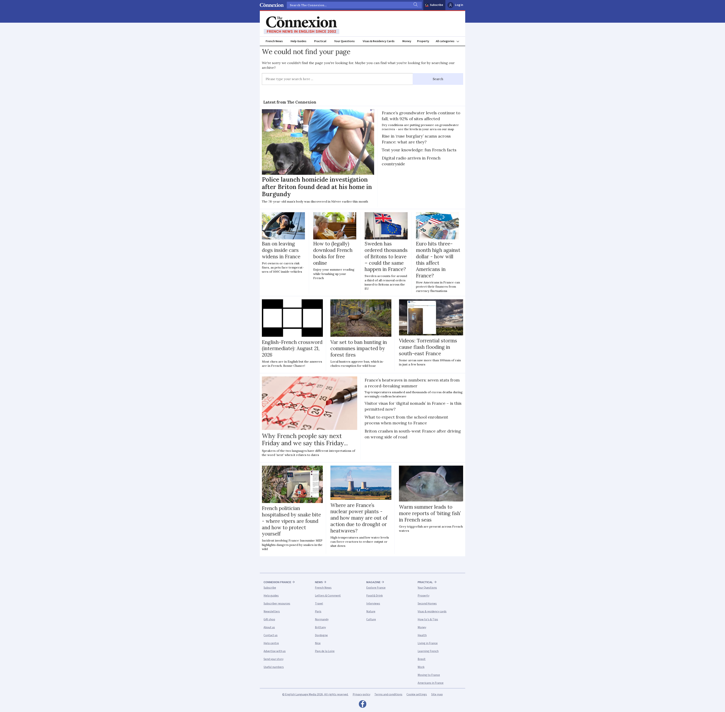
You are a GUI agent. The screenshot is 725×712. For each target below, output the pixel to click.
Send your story (273, 659)
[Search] (415, 5)
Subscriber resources (277, 603)
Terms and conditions (388, 694)
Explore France (376, 588)
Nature (370, 611)
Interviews (373, 603)
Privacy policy (361, 694)
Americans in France (430, 683)
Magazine (373, 582)
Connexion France (277, 582)
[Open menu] (449, 41)
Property (423, 41)
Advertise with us (275, 651)
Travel (319, 603)
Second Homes (427, 603)
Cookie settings (416, 694)
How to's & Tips (428, 619)
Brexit (422, 659)
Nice (318, 643)
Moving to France (429, 675)
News (319, 582)
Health (422, 635)
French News (274, 41)
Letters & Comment (328, 596)
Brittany (320, 627)
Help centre (271, 643)
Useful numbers (274, 667)
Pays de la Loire (325, 651)
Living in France (428, 643)
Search (438, 79)
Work (421, 667)
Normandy (322, 619)
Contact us (271, 635)
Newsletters (272, 611)
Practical (320, 41)
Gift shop (269, 619)
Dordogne (321, 635)
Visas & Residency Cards (378, 41)
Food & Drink (374, 596)
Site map (437, 694)
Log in (459, 5)
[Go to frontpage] (301, 25)
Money (406, 41)
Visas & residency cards (432, 611)
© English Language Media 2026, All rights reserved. (315, 694)
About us (269, 627)
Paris (318, 611)
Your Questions (344, 41)
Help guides (271, 596)
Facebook (362, 705)
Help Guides (298, 41)
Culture (371, 619)
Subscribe (436, 5)
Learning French (428, 651)
